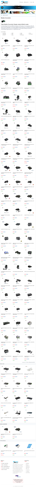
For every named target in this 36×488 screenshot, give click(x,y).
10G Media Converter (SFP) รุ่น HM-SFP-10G (17, 46)
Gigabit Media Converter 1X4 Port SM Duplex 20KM (18, 130)
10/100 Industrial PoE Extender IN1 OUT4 (17, 388)
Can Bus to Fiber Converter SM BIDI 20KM (18, 74)
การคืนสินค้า (27, 471)
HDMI (12, 33)
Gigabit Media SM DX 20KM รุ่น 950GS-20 (17, 201)
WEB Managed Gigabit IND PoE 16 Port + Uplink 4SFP (18, 374)
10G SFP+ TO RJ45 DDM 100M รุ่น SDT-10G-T (6, 418)
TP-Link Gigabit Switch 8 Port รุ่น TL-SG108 (29, 418)
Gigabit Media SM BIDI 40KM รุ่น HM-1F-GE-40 (6, 201)
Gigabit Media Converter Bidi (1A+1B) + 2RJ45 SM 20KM (6, 145)
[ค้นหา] (25, 10)
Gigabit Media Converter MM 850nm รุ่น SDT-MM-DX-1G (6, 159)
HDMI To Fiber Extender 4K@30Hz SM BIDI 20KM (29, 243)
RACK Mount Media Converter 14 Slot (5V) (6, 328)
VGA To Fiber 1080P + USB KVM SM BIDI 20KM (29, 342)
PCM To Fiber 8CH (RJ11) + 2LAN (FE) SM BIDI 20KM (29, 300)
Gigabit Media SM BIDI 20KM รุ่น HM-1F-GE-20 (18, 173)
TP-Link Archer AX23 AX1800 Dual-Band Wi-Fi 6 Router (17, 418)
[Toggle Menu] (2, 7)
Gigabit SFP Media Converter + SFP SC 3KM (17, 215)
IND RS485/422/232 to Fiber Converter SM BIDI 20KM (28, 257)
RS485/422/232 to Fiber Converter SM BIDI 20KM (6, 342)
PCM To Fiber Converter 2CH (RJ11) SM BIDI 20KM (6, 314)
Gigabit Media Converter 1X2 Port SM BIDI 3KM (29, 116)
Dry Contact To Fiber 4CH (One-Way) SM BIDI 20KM (18, 88)
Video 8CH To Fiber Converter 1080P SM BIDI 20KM (29, 356)
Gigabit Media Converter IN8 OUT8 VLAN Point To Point (29, 145)
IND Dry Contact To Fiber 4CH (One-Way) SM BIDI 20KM (18, 257)
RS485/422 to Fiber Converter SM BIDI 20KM (29, 328)
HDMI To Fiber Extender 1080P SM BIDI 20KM (17, 243)
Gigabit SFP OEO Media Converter (5, 229)
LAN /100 (4, 33)
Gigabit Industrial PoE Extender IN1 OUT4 (5, 388)
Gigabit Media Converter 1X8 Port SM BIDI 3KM (29, 130)
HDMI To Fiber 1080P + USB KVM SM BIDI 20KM (29, 229)
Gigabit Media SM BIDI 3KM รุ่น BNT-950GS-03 (6, 187)
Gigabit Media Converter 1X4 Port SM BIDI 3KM (6, 130)
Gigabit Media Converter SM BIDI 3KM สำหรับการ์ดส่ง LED (29, 159)
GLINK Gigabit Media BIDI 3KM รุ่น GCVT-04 (17, 229)
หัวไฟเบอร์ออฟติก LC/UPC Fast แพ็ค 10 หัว (29, 451)
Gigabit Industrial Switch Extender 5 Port (29, 388)
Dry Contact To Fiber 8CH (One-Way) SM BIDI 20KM (6, 102)
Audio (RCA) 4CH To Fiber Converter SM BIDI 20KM (6, 74)
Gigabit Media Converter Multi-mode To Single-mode (18, 159)
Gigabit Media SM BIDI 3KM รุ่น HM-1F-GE (17, 187)
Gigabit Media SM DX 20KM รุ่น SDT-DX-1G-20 (29, 201)
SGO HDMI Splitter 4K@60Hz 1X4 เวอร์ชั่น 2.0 (28, 403)
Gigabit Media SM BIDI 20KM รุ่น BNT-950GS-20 (6, 173)
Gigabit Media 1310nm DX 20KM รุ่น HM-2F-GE (17, 116)
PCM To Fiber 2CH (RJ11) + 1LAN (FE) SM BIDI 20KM (6, 300)
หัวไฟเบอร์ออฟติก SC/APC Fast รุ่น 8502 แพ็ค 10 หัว (6, 451)
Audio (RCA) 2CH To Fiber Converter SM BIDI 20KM (29, 60)
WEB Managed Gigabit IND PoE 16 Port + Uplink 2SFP (6, 374)
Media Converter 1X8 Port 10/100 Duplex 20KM (17, 286)
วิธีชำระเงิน (27, 468)
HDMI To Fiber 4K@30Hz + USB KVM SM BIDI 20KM (6, 243)
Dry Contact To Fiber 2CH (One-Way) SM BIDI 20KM (29, 74)
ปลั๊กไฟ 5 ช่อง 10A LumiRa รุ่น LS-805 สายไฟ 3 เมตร (29, 374)
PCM (30, 33)
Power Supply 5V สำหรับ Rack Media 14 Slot (29, 314)
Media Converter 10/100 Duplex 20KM (29, 271)
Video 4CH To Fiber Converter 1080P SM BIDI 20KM (18, 356)
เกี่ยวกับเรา (27, 464)
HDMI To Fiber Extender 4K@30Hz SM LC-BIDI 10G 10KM (6, 257)
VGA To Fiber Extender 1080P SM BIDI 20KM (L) (6, 356)
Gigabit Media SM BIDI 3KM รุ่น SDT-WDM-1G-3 (29, 187)
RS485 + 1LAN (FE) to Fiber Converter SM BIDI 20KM (18, 328)
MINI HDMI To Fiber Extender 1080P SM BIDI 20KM (29, 286)
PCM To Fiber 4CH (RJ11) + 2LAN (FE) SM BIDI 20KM (18, 300)
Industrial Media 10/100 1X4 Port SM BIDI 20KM (6, 272)
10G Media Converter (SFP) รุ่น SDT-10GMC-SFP (29, 46)
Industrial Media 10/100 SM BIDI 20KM (18, 271)
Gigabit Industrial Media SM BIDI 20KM (6, 116)
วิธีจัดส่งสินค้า (28, 467)
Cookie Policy (28, 472)
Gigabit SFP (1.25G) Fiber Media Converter (5, 215)
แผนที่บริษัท (27, 463)
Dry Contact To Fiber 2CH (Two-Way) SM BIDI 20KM (6, 88)
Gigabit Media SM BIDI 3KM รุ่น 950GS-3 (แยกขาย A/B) (28, 173)
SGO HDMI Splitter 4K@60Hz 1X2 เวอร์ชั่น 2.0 (17, 403)
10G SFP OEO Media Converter (5, 59)
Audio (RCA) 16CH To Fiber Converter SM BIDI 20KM (18, 60)
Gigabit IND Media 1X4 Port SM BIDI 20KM (17, 102)
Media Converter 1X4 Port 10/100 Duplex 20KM (5, 286)
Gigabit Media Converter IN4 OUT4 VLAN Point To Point (17, 145)
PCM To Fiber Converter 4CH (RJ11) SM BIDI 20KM (17, 314)
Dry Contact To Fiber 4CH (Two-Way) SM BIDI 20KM (29, 88)
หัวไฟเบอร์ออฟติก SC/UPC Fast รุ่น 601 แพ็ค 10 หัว (18, 451)
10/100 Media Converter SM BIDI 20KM (5, 46)
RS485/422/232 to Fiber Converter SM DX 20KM (17, 342)
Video (21, 33)
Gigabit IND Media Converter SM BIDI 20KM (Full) (29, 102)
